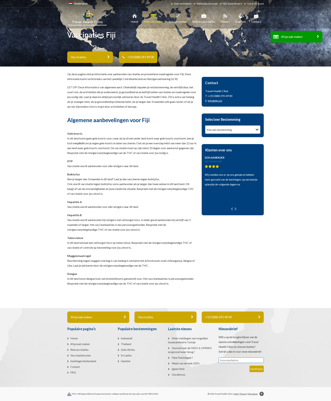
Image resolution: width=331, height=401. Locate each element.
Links (236, 394)
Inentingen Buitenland (83, 361)
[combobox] (232, 129)
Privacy (243, 394)
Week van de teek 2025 (185, 363)
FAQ (73, 372)
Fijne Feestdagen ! (182, 357)
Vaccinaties (145, 317)
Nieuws (225, 21)
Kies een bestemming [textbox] (219, 129)
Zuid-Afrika (128, 349)
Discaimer (253, 394)
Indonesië (126, 338)
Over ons (240, 21)
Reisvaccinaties (178, 21)
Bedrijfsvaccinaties (203, 21)
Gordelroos (178, 374)
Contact (256, 21)
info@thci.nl (215, 100)
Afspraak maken (292, 37)
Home (134, 21)
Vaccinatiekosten (80, 355)
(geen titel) (178, 368)
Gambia (125, 361)
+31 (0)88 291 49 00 (140, 57)
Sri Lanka (126, 355)
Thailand (126, 344)
